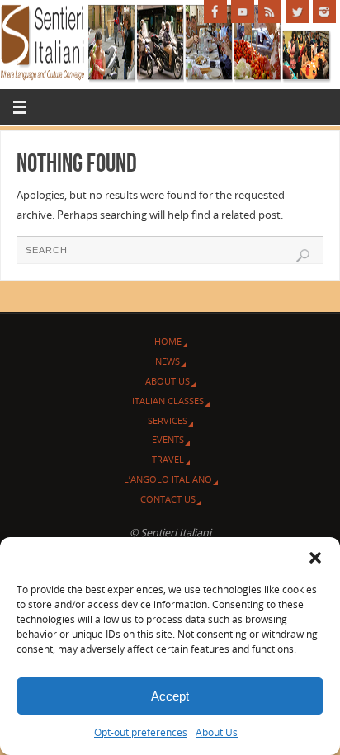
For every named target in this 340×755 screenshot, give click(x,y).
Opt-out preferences (140, 732)
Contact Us (168, 499)
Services (167, 420)
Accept (170, 696)
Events (168, 439)
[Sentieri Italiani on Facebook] (215, 11)
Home (168, 341)
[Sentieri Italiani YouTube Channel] (242, 11)
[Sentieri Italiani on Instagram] (324, 11)
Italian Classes (168, 400)
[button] (315, 558)
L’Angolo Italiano (168, 479)
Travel (168, 459)
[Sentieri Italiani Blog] (269, 11)
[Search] (303, 256)
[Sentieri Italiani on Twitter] (297, 11)
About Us (217, 732)
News (167, 361)
